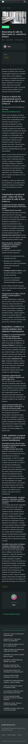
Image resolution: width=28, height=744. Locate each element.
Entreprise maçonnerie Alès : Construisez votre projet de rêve (12, 665)
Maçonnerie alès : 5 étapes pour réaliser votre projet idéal (12, 639)
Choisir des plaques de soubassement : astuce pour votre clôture (14, 650)
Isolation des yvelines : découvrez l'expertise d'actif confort (13, 703)
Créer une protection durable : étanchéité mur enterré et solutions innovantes (13, 697)
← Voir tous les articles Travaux (11, 614)
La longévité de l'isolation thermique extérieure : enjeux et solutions (13, 681)
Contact (20, 735)
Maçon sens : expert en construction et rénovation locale (14, 634)
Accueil (3, 8)
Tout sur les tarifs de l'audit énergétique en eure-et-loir (11, 676)
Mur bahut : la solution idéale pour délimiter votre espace (13, 660)
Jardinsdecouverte (11, 1)
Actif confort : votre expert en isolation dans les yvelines (14, 655)
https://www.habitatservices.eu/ (11, 111)
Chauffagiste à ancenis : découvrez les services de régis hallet (14, 709)
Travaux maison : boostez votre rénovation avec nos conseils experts (13, 671)
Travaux (8, 8)
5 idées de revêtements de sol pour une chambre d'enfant (13, 686)
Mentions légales (11, 735)
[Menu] (24, 1)
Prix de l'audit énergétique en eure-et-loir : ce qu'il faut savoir (14, 645)
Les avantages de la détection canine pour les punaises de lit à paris (13, 691)
